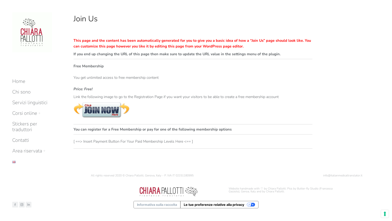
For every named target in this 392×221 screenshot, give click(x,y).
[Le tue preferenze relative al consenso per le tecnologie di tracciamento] (385, 214)
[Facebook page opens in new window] (15, 204)
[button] (331, 3)
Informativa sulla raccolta (157, 205)
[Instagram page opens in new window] (22, 204)
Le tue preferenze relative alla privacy (214, 205)
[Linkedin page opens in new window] (28, 204)
